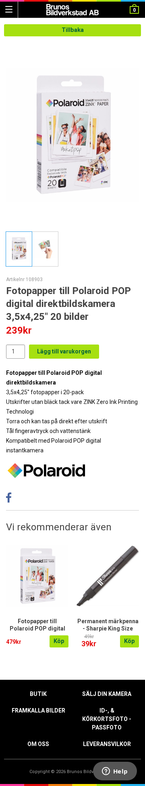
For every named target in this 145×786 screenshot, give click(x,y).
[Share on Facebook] (8, 500)
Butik (38, 694)
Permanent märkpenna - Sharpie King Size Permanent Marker (108, 628)
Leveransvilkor (107, 744)
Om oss (38, 744)
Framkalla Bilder (38, 710)
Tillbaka (73, 30)
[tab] (19, 249)
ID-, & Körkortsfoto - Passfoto (106, 719)
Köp (59, 641)
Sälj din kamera (106, 694)
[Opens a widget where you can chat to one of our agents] (115, 772)
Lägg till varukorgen (64, 351)
